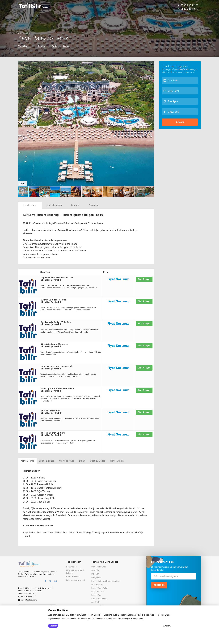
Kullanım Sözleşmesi (75, 580)
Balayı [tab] (82, 460)
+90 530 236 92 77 (27, 597)
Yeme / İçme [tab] (27, 460)
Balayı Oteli (96, 577)
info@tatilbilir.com (29, 600)
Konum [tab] (75, 205)
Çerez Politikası (73, 576)
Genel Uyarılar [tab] (117, 460)
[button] (151, 64)
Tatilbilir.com (24, 46)
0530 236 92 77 (189, 5)
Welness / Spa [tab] (66, 460)
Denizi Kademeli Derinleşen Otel (105, 581)
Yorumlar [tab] (93, 205)
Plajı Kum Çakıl (97, 592)
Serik (54, 46)
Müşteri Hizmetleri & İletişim (75, 571)
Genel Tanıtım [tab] (30, 205)
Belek (66, 46)
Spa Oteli (95, 602)
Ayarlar (166, 626)
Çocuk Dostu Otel (99, 599)
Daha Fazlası (137, 619)
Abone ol (159, 585)
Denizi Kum (96, 595)
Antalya (41, 46)
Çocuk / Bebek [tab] (97, 460)
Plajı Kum (95, 574)
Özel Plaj (95, 570)
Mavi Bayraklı (97, 584)
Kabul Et (53, 626)
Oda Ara (180, 122)
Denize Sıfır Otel (98, 567)
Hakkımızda (71, 567)
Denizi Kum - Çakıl (99, 588)
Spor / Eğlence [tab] (46, 460)
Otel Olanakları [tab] (54, 205)
